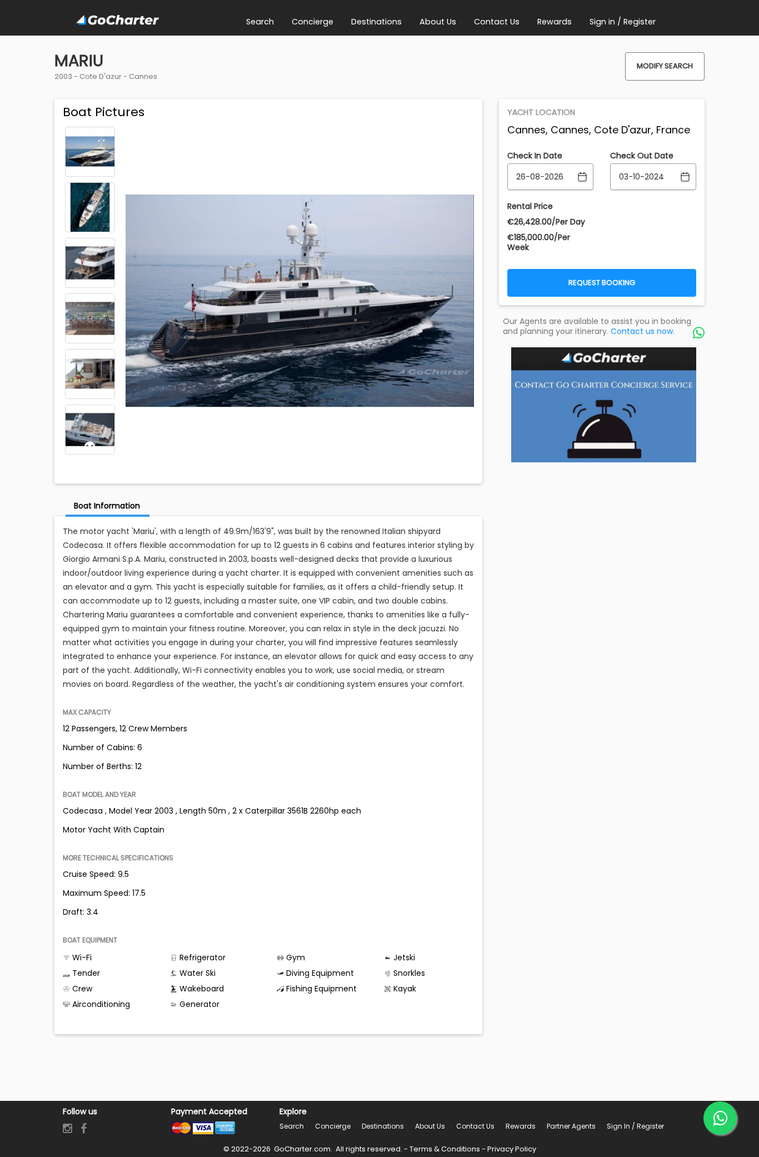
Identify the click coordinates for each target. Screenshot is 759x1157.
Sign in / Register (635, 1126)
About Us (430, 1126)
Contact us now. (643, 331)
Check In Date (534, 156)
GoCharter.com (301, 1149)
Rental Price (530, 206)
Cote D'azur (100, 76)
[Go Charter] (117, 20)
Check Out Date (641, 156)
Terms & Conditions (445, 1149)
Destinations (383, 1126)
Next (90, 446)
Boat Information (107, 505)
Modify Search (665, 66)
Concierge (333, 1126)
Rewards (521, 1126)
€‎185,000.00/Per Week (538, 242)
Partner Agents (571, 1126)
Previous (90, 134)
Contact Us (475, 1126)
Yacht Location (541, 112)
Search (291, 1126)
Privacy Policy (511, 1149)
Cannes (143, 76)
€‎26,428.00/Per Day (546, 222)
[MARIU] (90, 152)
